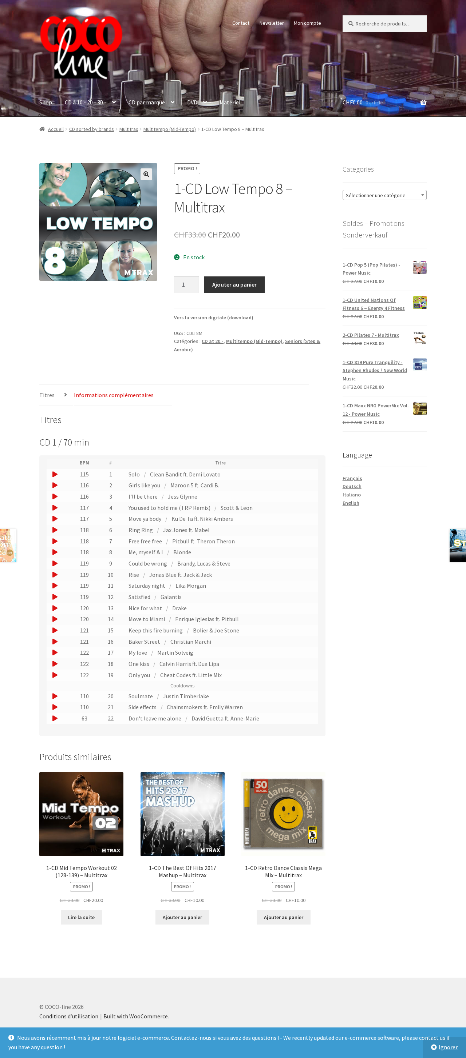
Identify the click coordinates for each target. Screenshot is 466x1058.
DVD (192, 102)
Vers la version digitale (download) (213, 317)
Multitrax (128, 129)
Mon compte (307, 23)
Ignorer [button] (448, 1047)
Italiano (352, 494)
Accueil (56, 129)
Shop (45, 102)
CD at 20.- (213, 341)
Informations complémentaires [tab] (114, 395)
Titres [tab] (47, 395)
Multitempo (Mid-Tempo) (169, 129)
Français (352, 478)
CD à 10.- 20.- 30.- (85, 102)
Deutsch (352, 486)
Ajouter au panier (234, 284)
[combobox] (385, 195)
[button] (146, 174)
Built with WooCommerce (135, 1016)
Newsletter (272, 23)
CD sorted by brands (91, 129)
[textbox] (384, 195)
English (351, 503)
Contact (240, 23)
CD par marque (147, 102)
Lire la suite (81, 917)
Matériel (230, 102)
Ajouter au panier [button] (182, 917)
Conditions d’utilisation (68, 1016)
